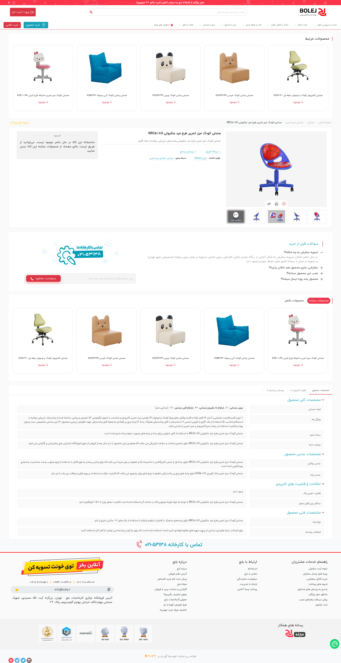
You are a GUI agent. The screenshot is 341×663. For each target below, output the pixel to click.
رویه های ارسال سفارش (315, 574)
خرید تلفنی (12, 25)
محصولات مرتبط (317, 39)
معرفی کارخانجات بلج (175, 599)
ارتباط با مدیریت (248, 584)
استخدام (252, 568)
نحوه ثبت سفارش (318, 568)
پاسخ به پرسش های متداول (312, 589)
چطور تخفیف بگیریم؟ (175, 594)
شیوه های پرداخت (19, 122)
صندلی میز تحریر (295, 122)
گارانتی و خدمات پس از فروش (171, 589)
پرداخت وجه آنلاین (247, 589)
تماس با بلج (250, 574)
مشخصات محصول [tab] (320, 390)
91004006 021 (85, 582)
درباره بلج (182, 568)
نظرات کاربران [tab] (298, 390)
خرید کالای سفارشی (317, 579)
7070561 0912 (39, 582)
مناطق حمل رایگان (318, 594)
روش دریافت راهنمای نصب (313, 599)
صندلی (311, 122)
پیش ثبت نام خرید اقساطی (172, 579)
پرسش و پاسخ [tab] (275, 390)
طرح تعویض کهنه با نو (175, 604)
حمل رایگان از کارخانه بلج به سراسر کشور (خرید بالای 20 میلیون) (170, 2)
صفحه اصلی (324, 122)
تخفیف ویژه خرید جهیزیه (173, 610)
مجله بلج (182, 584)
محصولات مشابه (319, 301)
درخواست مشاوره (45, 278)
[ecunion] (66, 633)
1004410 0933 (62, 582)
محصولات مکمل (294, 301)
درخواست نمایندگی (247, 579)
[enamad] (86, 633)
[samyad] (47, 633)
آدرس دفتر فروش (178, 574)
